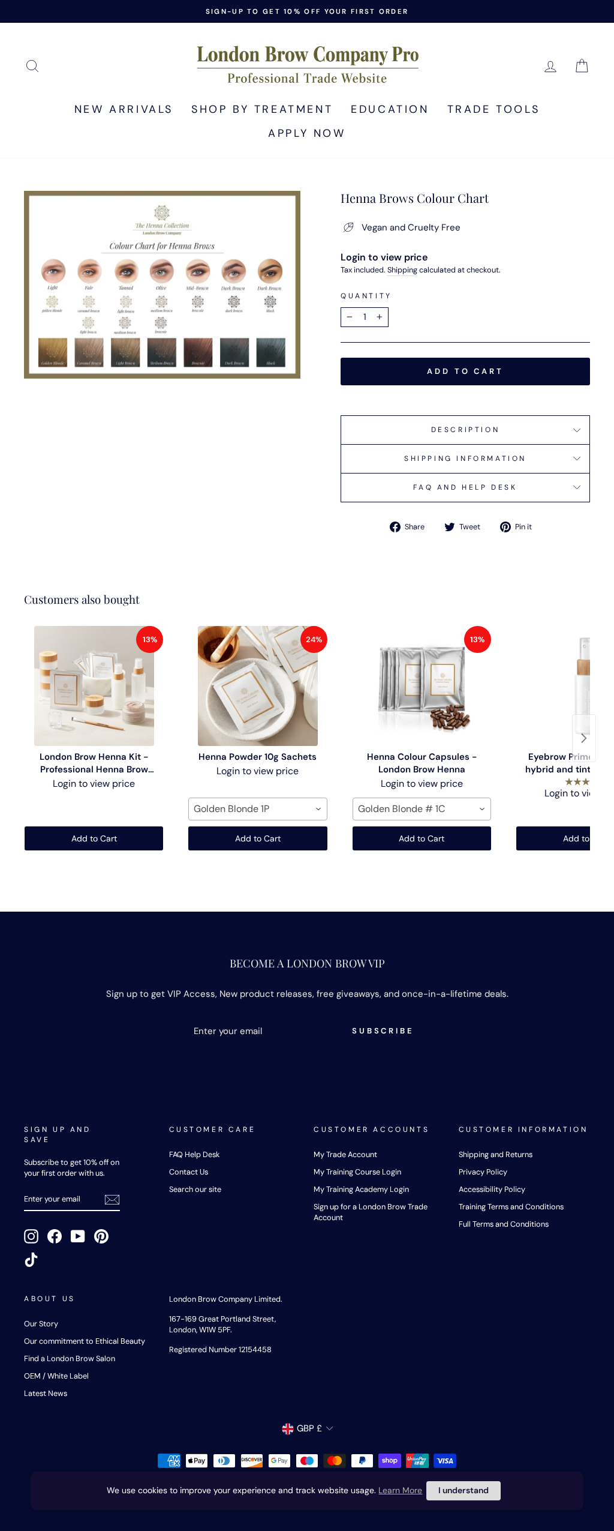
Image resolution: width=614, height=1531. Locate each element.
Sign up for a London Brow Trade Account (371, 1212)
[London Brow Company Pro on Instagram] (31, 1236)
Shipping (402, 270)
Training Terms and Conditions (511, 1207)
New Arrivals (123, 109)
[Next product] (584, 738)
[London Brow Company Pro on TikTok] (31, 1260)
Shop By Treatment (262, 109)
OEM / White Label (56, 1376)
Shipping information (465, 458)
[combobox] (257, 809)
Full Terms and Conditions (504, 1224)
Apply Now (306, 133)
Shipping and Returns (495, 1154)
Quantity (366, 296)
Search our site (195, 1189)
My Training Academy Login (361, 1189)
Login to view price (384, 257)
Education (390, 109)
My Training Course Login (357, 1172)
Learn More (400, 1490)
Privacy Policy (483, 1172)
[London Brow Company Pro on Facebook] (54, 1236)
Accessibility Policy (492, 1189)
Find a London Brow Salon (69, 1358)
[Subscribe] (112, 1200)
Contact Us (188, 1172)
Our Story (41, 1324)
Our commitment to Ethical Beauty (84, 1341)
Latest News (45, 1393)
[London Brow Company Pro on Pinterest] (101, 1236)
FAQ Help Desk (194, 1154)
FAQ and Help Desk (465, 487)
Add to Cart (94, 838)
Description (465, 430)
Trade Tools (493, 109)
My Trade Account (345, 1154)
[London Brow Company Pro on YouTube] (78, 1236)
